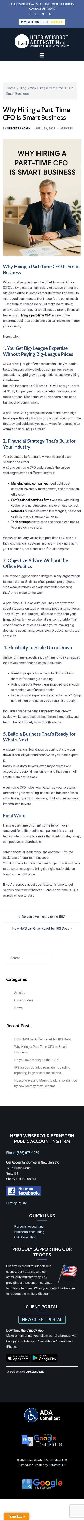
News (18, 1008)
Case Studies (23, 1000)
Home (11, 88)
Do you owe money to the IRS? (44, 917)
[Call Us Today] (50, 14)
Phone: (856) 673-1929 (22, 1153)
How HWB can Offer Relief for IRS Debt (40, 928)
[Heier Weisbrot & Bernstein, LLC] (42, 41)
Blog (23, 88)
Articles (66, 128)
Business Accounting (29, 1232)
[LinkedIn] (36, 14)
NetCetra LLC (57, 1465)
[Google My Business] (43, 14)
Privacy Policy (16, 1203)
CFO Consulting (25, 1237)
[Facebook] (30, 14)
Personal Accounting (29, 1226)
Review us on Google (36, 22)
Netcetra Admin (19, 128)
